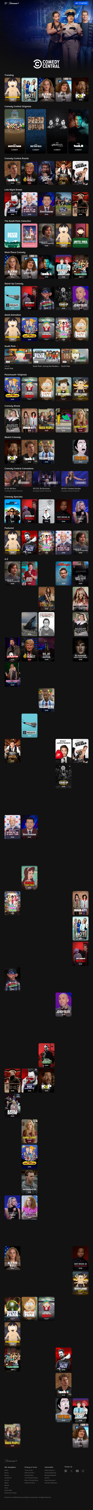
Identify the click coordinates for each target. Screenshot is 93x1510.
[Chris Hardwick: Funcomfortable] (80, 700)
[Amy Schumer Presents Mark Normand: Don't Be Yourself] (29, 599)
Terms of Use (29, 1470)
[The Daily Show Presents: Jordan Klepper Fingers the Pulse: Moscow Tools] (12, 1081)
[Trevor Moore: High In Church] (12, 1410)
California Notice (30, 1483)
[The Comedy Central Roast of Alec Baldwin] (46, 726)
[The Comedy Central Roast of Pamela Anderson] (12, 776)
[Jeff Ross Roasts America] (46, 979)
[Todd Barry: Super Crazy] (46, 1385)
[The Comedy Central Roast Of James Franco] (63, 751)
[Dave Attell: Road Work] (63, 827)
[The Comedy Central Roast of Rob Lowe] (29, 776)
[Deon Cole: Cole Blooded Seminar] (63, 852)
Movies (7, 1475)
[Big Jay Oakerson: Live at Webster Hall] (46, 650)
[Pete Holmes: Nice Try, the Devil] (63, 1233)
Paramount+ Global (10, 1493)
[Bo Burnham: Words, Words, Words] (80, 650)
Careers (47, 1478)
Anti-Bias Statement (51, 1483)
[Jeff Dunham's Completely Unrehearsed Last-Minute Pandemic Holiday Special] (12, 979)
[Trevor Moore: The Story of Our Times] (29, 1410)
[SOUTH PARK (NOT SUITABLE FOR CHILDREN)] (29, 1309)
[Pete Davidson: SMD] (46, 1233)
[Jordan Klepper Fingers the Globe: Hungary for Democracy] (46, 1055)
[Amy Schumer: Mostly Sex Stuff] (80, 599)
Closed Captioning (50, 1473)
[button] (6, 3)
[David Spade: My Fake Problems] (80, 827)
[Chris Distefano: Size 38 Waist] (63, 700)
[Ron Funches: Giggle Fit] (46, 1258)
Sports (7, 1483)
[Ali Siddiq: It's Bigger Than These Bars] (80, 573)
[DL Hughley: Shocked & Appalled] (63, 802)
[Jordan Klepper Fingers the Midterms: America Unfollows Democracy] (63, 1055)
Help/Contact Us (50, 1470)
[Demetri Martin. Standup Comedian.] (29, 852)
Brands (7, 1485)
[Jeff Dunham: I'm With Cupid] (80, 954)
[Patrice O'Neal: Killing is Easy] (12, 1233)
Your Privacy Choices (31, 1478)
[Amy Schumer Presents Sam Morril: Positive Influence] (63, 599)
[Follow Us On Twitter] (71, 1471)
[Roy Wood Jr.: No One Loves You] (12, 1283)
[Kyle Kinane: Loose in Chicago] (80, 1106)
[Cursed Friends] (46, 802)
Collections (8, 1478)
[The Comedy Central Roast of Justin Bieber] (80, 751)
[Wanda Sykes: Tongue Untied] (46, 1436)
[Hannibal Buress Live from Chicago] (29, 928)
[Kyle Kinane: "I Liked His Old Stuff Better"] (63, 1106)
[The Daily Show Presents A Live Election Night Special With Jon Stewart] (12, 827)
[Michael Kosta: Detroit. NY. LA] (12, 1157)
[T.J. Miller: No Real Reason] (80, 1334)
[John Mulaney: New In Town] (63, 1030)
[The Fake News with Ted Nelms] (46, 903)
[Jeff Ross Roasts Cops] (63, 979)
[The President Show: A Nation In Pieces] (80, 1233)
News (6, 1488)
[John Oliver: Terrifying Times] (12, 1055)
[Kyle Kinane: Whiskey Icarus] (12, 1131)
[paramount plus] (14, 3)
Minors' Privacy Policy (31, 1480)
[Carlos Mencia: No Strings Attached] (29, 700)
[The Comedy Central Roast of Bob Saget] (63, 726)
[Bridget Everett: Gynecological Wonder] (12, 675)
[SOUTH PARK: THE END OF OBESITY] (46, 1309)
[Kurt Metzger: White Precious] (46, 1106)
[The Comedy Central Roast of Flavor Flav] (46, 751)
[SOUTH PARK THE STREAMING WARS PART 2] (80, 1283)
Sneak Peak (8, 1490)
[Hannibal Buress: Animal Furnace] (12, 928)
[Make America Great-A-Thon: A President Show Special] (46, 1131)
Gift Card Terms (29, 1473)
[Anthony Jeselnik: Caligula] (29, 624)
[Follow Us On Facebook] (66, 1471)
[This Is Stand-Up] (12, 1385)
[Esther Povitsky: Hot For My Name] (80, 878)
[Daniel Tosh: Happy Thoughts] (46, 827)
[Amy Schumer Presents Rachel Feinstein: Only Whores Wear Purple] (46, 599)
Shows (7, 1473)
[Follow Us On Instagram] (83, 1471)
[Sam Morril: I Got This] (63, 1309)
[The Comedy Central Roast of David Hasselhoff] (29, 751)
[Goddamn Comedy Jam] (63, 903)
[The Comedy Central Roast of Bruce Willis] (80, 726)
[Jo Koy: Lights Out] (80, 1005)
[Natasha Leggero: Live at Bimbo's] (80, 1157)
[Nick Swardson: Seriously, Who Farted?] (63, 1182)
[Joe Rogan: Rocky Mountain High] (46, 1030)
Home (6, 1470)
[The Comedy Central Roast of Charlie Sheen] (12, 751)
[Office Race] (46, 1207)
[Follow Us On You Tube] (77, 1471)
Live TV (7, 1480)
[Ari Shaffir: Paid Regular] (46, 624)
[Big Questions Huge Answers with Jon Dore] (63, 650)
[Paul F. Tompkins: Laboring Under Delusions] (29, 1233)
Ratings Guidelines (50, 1475)
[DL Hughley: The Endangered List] (80, 802)
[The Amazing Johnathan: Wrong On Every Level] (12, 599)
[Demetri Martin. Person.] (12, 852)
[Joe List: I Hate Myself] (29, 1030)
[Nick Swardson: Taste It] (80, 1182)
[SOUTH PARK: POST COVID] (63, 1283)
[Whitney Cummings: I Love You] (63, 1436)
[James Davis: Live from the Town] (46, 954)
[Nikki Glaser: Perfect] (12, 1207)
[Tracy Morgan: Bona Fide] (80, 1385)
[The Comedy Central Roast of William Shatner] (46, 776)
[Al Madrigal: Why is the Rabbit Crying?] (63, 573)
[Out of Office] (63, 1207)
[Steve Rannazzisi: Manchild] (46, 1334)
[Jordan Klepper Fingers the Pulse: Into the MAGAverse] (80, 1055)
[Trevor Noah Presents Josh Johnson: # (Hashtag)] (46, 1410)
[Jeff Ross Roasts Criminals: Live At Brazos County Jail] (80, 979)
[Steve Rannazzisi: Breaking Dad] (29, 1334)
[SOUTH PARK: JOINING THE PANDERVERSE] (12, 1309)
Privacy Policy (29, 1475)
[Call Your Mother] (63, 675)
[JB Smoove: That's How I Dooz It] (29, 954)
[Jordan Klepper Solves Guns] (29, 1055)
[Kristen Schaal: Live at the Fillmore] (80, 1081)
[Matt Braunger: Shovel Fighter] (80, 1131)
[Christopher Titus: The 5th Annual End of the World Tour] (12, 726)
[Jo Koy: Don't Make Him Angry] (63, 1005)
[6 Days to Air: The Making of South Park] (12, 573)
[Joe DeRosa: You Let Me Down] (12, 1030)
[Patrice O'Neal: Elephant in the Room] (80, 1207)
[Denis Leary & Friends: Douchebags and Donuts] (46, 852)
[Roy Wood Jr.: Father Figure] (63, 1258)
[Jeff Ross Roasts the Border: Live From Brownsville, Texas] (12, 1005)
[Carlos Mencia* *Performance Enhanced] (80, 675)
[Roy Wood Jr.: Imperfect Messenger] (80, 1258)
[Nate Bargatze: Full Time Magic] (12, 1182)
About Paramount (50, 1480)
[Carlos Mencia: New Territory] (12, 700)
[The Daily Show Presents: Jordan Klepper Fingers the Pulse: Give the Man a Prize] (63, 1360)
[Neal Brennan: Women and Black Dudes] (46, 1182)
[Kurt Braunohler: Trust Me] (29, 1106)
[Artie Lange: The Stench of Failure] (63, 624)
